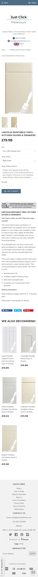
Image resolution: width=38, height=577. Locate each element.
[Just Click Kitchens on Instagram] (27, 535)
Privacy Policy (19, 503)
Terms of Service (19, 506)
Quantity (4, 182)
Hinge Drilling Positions (9, 166)
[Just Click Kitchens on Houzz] (19, 540)
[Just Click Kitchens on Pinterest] (21, 535)
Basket (33, 2)
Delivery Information (19, 494)
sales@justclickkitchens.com (20, 41)
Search (19, 488)
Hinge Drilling (6, 157)
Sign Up (32, 553)
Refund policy (19, 509)
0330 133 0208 (20, 38)
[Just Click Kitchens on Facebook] (16, 535)
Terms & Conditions (19, 500)
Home (3, 50)
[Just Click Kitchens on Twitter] (10, 535)
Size (3, 147)
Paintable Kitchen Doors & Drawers (20, 50)
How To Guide (19, 491)
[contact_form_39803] (33, 572)
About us (19, 497)
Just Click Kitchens (20, 564)
